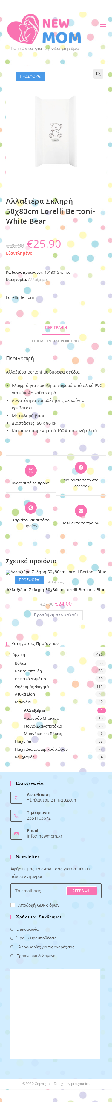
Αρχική (19, 654)
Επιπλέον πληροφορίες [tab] (56, 341)
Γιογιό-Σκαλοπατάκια (43, 726)
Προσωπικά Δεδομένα (36, 955)
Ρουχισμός (24, 757)
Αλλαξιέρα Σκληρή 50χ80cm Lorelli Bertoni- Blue (56, 589)
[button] (98, 74)
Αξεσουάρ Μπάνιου (41, 718)
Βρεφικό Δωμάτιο (30, 678)
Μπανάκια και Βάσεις (43, 733)
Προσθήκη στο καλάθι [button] (56, 614)
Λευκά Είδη (25, 694)
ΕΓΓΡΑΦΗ (82, 890)
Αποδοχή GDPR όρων (39, 905)
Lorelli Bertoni (20, 297)
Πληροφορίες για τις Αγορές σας (45, 947)
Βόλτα (20, 663)
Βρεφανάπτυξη (28, 671)
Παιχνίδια (24, 741)
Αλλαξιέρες (38, 279)
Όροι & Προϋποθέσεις (36, 938)
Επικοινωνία (27, 929)
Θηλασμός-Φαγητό (32, 686)
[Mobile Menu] (101, 24)
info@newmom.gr (44, 836)
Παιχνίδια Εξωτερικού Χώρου (41, 749)
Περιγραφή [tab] (56, 327)
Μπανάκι (23, 702)
